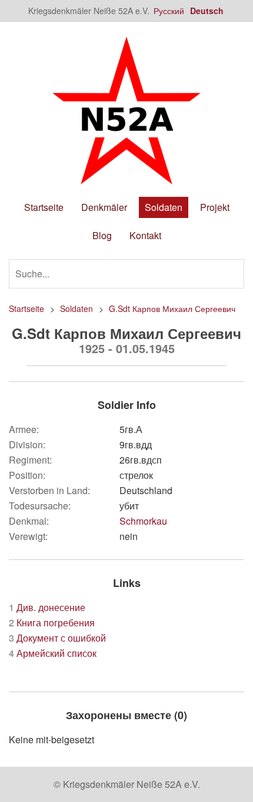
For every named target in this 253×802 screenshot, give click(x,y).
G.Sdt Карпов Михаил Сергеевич (172, 308)
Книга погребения (52, 622)
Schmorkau (143, 521)
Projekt (214, 207)
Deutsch (207, 10)
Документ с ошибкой (57, 638)
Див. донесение (47, 607)
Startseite (44, 207)
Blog (102, 235)
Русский (169, 10)
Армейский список (52, 653)
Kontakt (145, 235)
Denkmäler (104, 207)
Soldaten (163, 207)
